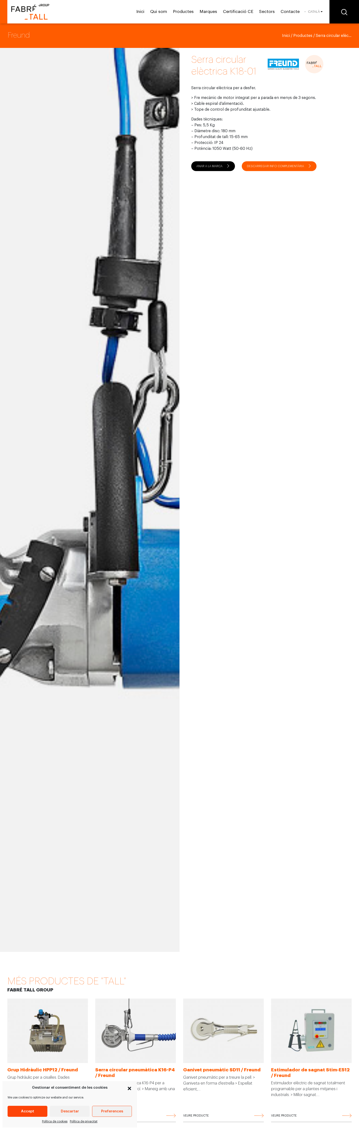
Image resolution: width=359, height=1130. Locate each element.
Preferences (112, 1111)
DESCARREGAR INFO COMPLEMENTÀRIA (275, 166)
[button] (129, 1087)
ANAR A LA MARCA (209, 166)
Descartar (70, 1111)
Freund (19, 35)
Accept (27, 1111)
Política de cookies (54, 1121)
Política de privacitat (83, 1121)
